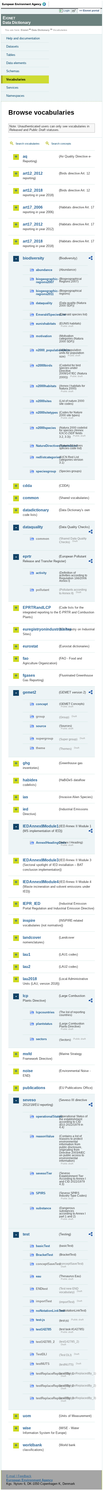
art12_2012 (33, 173)
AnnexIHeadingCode (47, 842)
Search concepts (61, 143)
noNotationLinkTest (47, 1311)
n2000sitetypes (47, 412)
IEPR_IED (31, 904)
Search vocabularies (28, 143)
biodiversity (33, 258)
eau (38, 1276)
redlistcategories (47, 457)
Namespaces (15, 95)
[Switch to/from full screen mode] (74, 10)
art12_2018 (33, 190)
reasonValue (45, 1136)
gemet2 (29, 692)
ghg (26, 763)
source (41, 726)
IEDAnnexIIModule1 (40, 826)
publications (34, 1088)
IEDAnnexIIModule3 (40, 860)
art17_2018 (33, 241)
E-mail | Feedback (18, 1476)
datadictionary (36, 510)
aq (25, 156)
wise (27, 1428)
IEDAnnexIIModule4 (40, 882)
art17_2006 (33, 207)
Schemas (12, 71)
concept (42, 704)
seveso (29, 1100)
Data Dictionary (41, 30)
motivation (44, 336)
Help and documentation (23, 38)
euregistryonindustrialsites (40, 629)
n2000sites (44, 401)
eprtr (27, 556)
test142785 (43, 1329)
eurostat (30, 646)
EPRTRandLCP (37, 607)
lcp (25, 996)
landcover (32, 937)
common (31, 498)
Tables (10, 55)
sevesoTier (44, 1173)
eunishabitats (46, 323)
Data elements (16, 63)
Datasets (12, 46)
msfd (27, 1054)
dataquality (44, 303)
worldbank (32, 1445)
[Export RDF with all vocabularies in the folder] (90, 258)
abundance (44, 270)
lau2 (26, 967)
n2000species (46, 428)
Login (66, 10)
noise (28, 1071)
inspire (29, 920)
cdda (27, 486)
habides (30, 780)
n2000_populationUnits (47, 350)
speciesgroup (46, 471)
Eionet (24, 30)
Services (12, 87)
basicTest (43, 1246)
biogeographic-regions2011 (47, 292)
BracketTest (44, 1255)
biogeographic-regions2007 (47, 280)
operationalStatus (47, 1116)
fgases (29, 675)
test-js (40, 1320)
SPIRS (41, 1193)
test (26, 1234)
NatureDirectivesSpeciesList (47, 446)
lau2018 (30, 979)
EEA (25, 4)
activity (41, 573)
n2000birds (44, 365)
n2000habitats (46, 386)
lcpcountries (45, 1012)
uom (27, 1416)
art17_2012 (33, 224)
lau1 (26, 954)
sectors (41, 1039)
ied (25, 809)
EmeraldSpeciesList (47, 314)
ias (25, 797)
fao (26, 658)
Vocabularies (15, 79)
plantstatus (44, 1024)
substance (43, 1208)
